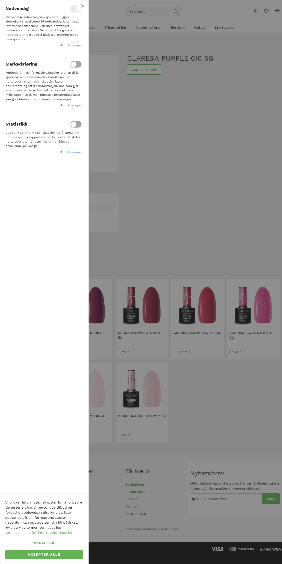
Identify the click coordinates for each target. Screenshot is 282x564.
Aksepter (44, 543)
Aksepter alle (44, 554)
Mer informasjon (71, 45)
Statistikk (76, 124)
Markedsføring (76, 64)
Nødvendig (76, 9)
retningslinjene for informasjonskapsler (39, 532)
